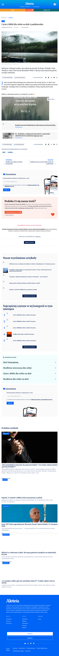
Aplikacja (24, 621)
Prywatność (28, 651)
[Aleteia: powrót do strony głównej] (29, 3)
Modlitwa (45, 10)
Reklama (24, 627)
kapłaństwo (6, 433)
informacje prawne (31, 648)
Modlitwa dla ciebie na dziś (16, 379)
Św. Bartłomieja (36, 6)
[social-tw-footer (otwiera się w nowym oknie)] (31, 643)
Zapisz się (6, 190)
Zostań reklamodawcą (42, 648)
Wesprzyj (29, 10)
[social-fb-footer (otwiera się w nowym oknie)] (28, 643)
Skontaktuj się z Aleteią (18, 651)
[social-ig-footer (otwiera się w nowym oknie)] (34, 643)
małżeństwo (6, 534)
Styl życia (8, 621)
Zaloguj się (37, 236)
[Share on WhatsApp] (56, 77)
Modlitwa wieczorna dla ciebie (17, 368)
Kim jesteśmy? (21, 648)
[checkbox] (3, 185)
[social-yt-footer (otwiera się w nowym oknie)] (25, 643)
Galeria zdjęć (51, 99)
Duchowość (4, 17)
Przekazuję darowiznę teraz (12, 212)
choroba (5, 479)
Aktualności (9, 619)
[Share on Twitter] (51, 77)
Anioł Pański (6, 506)
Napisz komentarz (29, 242)
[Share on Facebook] (45, 77)
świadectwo (6, 563)
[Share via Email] (54, 77)
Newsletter (25, 619)
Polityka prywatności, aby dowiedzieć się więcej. (41, 399)
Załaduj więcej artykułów (29, 296)
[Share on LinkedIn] (48, 77)
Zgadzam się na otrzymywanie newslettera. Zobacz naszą (22, 186)
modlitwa (10, 152)
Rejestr (13, 10)
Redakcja (16, 27)
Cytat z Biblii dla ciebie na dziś (17, 373)
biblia (3, 152)
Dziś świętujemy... (11, 362)
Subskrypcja (25, 623)
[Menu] (10, 4)
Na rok (39, 619)
